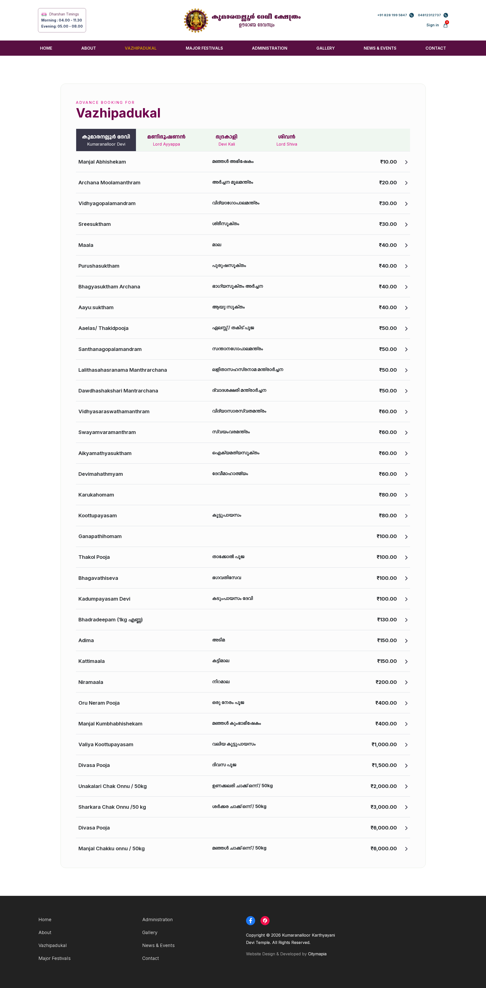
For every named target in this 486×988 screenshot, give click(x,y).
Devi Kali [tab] (226, 140)
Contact (436, 48)
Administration (269, 48)
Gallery (325, 48)
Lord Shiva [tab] (286, 140)
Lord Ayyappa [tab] (166, 140)
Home (46, 48)
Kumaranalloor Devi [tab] (106, 140)
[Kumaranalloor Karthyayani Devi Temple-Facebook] (252, 920)
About (88, 48)
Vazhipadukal (141, 48)
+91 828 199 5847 (392, 15)
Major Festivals (204, 48)
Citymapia (317, 953)
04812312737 (429, 15)
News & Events (380, 48)
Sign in (433, 25)
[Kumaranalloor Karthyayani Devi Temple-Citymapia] (267, 920)
